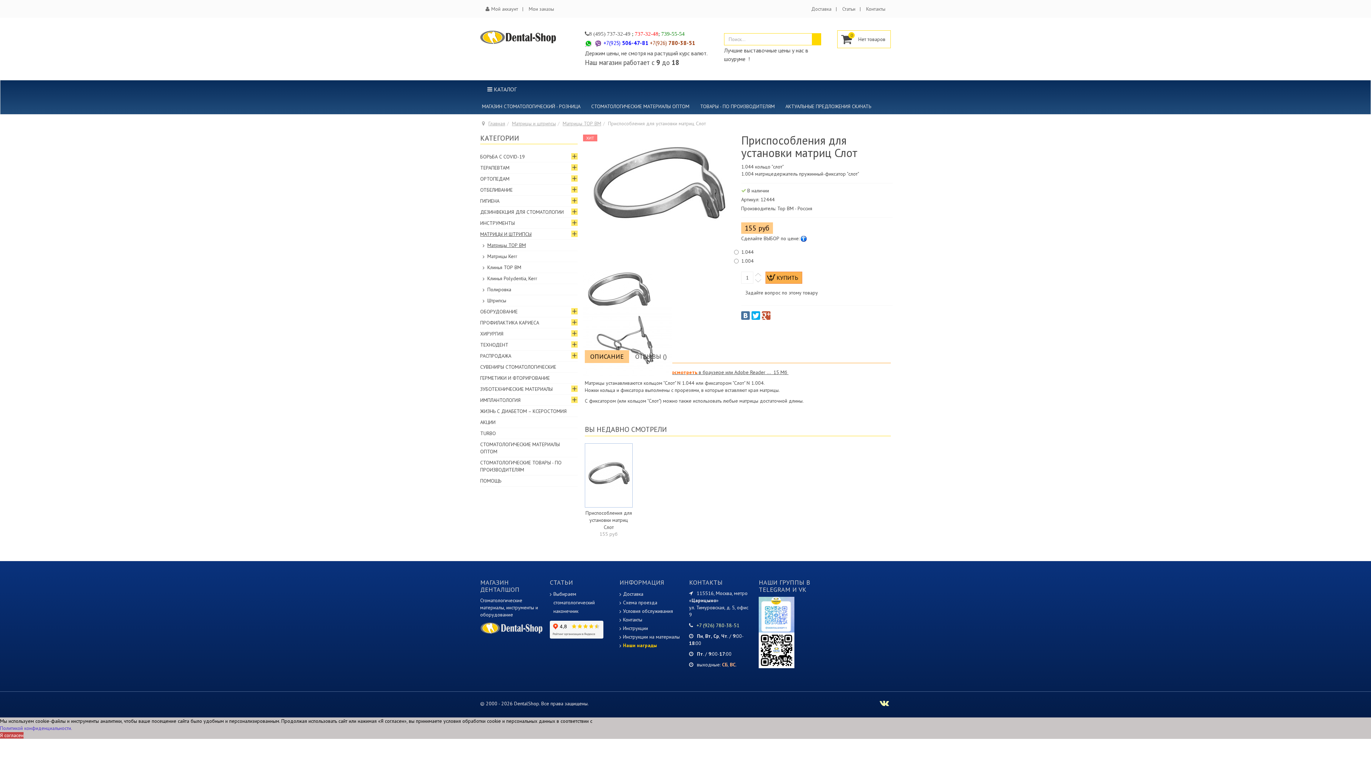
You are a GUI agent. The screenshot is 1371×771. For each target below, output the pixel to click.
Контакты (875, 9)
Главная (496, 123)
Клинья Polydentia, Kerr (512, 278)
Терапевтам (494, 168)
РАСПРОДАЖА (495, 356)
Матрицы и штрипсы (534, 123)
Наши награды (640, 645)
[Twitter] (756, 315)
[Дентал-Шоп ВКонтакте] (884, 704)
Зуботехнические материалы (516, 389)
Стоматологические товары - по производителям (521, 466)
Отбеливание (496, 190)
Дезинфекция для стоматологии (522, 212)
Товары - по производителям (737, 106)
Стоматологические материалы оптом (640, 106)
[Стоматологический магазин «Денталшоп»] (518, 37)
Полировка (499, 289)
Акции (488, 422)
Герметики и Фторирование (515, 378)
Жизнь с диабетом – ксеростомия (523, 411)
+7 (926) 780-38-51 (718, 625)
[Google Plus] (766, 315)
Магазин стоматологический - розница (531, 106)
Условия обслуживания (648, 611)
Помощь (490, 481)
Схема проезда (640, 602)
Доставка (821, 9)
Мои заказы (541, 9)
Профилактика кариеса (509, 322)
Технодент (494, 345)
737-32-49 (619, 33)
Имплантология (500, 400)
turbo (488, 433)
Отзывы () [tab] (651, 356)
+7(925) (625, 43)
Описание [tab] (607, 356)
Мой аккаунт (504, 9)
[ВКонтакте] (745, 315)
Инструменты (497, 223)
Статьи (848, 9)
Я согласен (12, 735)
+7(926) (672, 43)
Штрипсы (496, 300)
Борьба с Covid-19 (502, 156)
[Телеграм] (776, 614)
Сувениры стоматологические (518, 367)
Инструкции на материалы (651, 637)
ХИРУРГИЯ (491, 334)
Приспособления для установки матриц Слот (609, 520)
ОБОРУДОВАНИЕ (499, 311)
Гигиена (489, 201)
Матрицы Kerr (502, 256)
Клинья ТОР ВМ (504, 267)
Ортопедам (494, 179)
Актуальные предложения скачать (828, 106)
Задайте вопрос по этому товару (781, 292)
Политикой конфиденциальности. (36, 728)
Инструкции (635, 628)
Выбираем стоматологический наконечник (574, 602)
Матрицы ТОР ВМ (582, 123)
